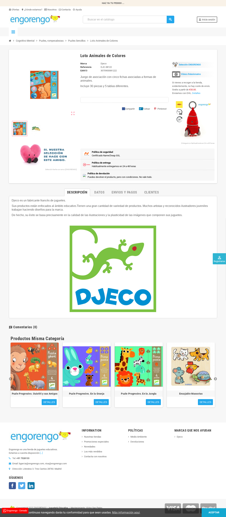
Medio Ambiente (138, 436)
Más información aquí (126, 512)
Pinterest (161, 108)
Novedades (89, 446)
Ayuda (77, 9)
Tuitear (146, 108)
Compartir (130, 108)
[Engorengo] (34, 19)
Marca (83, 63)
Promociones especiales (96, 441)
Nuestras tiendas (92, 436)
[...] (41, 453)
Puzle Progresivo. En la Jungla (138, 393)
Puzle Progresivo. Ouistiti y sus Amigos (35, 393)
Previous (10, 379)
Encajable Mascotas (191, 393)
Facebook (12, 485)
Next (215, 379)
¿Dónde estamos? (31, 9)
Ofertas (14, 9)
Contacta (66, 9)
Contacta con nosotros (95, 456)
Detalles (196, 93)
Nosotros (52, 9)
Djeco (180, 436)
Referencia (85, 67)
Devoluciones (137, 441)
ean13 (83, 70)
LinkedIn (31, 485)
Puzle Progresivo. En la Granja (86, 393)
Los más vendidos (93, 451)
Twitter (21, 485)
